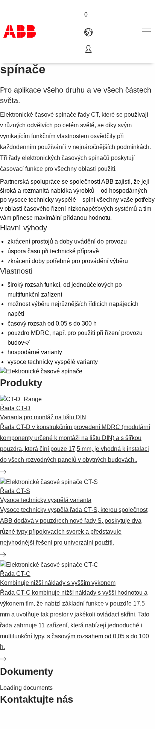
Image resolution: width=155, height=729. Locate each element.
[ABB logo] (19, 31)
